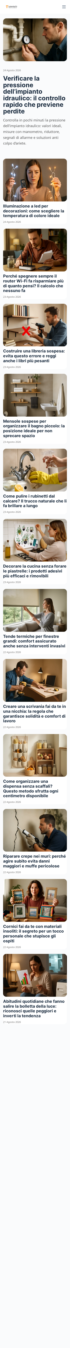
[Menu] (64, 7)
